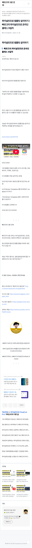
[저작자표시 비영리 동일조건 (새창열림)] (27, 404)
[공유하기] (10, 405)
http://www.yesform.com (11, 389)
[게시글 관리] (15, 405)
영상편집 (5, 412)
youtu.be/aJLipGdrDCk (10, 137)
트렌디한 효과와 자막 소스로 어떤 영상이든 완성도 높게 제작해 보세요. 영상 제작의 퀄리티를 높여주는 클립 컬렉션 (10, 383)
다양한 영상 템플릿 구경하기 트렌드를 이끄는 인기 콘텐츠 (10, 379)
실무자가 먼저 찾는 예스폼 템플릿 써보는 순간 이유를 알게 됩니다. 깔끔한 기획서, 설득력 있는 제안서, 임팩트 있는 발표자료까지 (11, 396)
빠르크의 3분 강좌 (10, 510)
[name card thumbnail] (25, 511)
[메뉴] (28, 3)
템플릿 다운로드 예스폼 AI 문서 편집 (10, 392)
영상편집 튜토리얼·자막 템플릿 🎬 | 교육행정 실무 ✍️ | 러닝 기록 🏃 (12, 517)
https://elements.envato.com (12, 376)
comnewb (24, 543)
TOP (28, 541)
